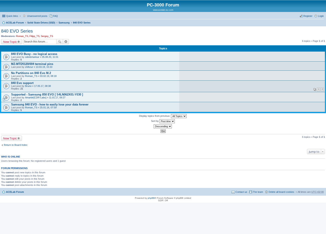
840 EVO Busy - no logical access (34, 54)
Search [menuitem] (322, 23)
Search (59, 41)
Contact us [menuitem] (241, 192)
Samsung (64, 22)
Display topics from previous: (155, 116)
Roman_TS (22, 36)
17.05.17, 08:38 (42, 86)
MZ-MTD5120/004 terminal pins (32, 64)
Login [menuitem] (321, 16)
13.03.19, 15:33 (44, 67)
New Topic (10, 42)
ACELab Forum (15, 22)
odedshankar (32, 57)
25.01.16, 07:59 (48, 107)
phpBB (151, 198)
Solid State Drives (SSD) (41, 22)
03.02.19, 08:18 (48, 76)
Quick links (12, 16)
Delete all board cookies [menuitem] (281, 192)
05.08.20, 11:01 (50, 57)
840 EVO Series (81, 22)
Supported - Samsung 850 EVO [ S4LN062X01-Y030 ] (47, 94)
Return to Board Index (15, 145)
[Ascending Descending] (163, 126)
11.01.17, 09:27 (57, 97)
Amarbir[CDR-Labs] (35, 97)
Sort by (155, 121)
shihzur (29, 67)
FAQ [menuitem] (55, 16)
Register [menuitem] (307, 16)
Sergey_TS (47, 36)
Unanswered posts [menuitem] (37, 16)
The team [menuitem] (258, 192)
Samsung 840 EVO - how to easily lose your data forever (49, 104)
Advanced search (66, 41)
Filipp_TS (34, 36)
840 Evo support (22, 83)
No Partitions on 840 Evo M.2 (31, 73)
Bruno (28, 86)
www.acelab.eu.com (163, 10)
